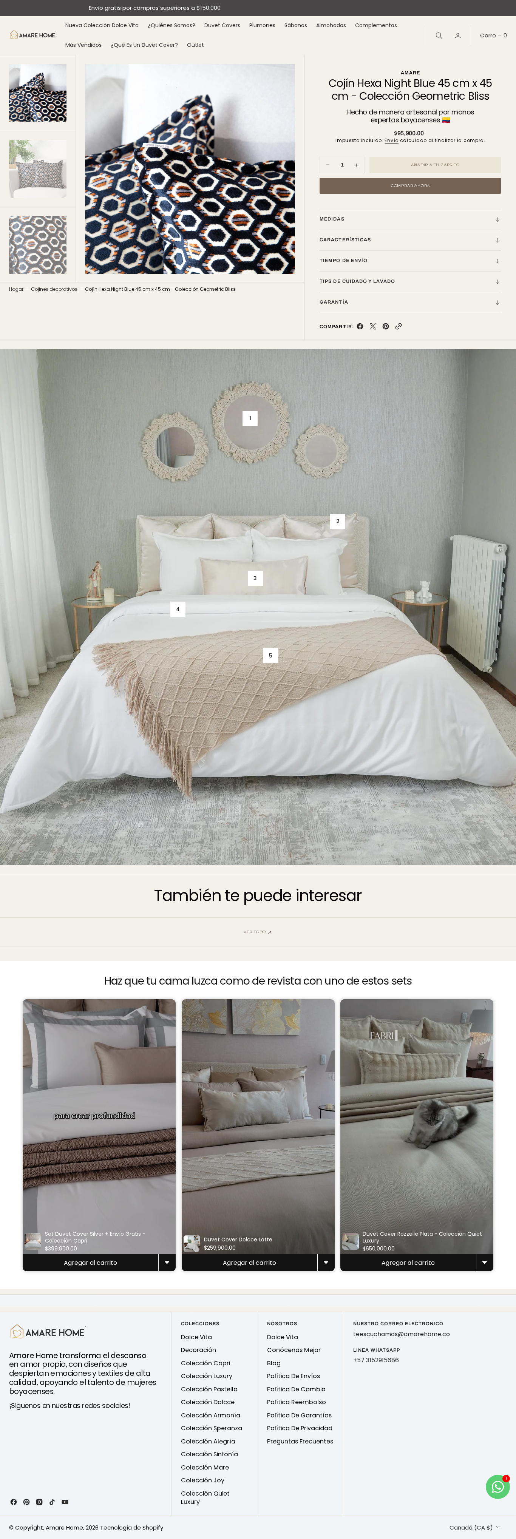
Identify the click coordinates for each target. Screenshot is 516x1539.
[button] (458, 35)
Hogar (16, 289)
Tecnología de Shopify (131, 1527)
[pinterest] (385, 328)
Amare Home (64, 1527)
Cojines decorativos (54, 289)
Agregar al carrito (90, 1262)
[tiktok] (52, 1502)
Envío (392, 140)
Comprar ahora (410, 185)
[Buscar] (438, 35)
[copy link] (398, 328)
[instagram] (39, 1502)
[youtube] (65, 1502)
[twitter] (373, 328)
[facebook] (360, 328)
